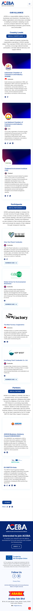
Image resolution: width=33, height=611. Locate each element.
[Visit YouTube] (15, 485)
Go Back (7, 502)
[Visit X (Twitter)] (10, 143)
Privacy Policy (16, 581)
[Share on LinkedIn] (12, 507)
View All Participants (15, 208)
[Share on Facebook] (7, 507)
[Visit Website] (5, 97)
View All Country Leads (15, 36)
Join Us (15, 546)
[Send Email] (4, 342)
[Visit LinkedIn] (12, 143)
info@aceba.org (17, 605)
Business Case (10, 262)
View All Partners (15, 391)
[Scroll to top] (29, 608)
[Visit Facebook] (7, 97)
